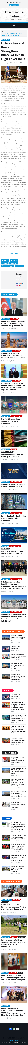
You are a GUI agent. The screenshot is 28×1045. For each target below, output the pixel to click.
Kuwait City (14, 263)
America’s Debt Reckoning (15, 647)
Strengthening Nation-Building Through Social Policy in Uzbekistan (13, 518)
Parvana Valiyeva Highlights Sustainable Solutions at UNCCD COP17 (18, 638)
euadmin (3, 591)
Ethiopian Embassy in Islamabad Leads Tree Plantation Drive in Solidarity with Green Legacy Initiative (17, 782)
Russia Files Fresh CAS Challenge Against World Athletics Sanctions (17, 869)
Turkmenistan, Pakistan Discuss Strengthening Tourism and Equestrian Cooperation (13, 907)
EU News (3, 328)
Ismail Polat (4, 489)
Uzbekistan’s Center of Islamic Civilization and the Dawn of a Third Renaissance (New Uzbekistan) (13, 617)
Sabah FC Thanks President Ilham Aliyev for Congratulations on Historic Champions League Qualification (18, 826)
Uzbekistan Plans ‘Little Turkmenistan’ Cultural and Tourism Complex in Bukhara (13, 355)
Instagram (14, 260)
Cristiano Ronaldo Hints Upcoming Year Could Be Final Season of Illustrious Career (18, 858)
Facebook (6, 260)
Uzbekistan (20, 266)
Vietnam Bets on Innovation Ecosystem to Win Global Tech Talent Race (18, 805)
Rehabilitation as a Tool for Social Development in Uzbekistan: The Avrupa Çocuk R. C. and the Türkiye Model (13, 585)
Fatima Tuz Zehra (5, 624)
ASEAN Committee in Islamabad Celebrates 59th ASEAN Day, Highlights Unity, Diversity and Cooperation (13, 1011)
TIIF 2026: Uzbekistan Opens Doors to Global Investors (12, 552)
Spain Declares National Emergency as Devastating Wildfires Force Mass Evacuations (18, 794)
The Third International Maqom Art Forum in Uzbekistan (10, 421)
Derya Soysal (4, 426)
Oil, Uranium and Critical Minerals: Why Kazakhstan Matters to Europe (18, 666)
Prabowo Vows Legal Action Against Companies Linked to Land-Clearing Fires (17, 759)
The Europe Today (14, 14)
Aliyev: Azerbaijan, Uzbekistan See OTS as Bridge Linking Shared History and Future (13, 323)
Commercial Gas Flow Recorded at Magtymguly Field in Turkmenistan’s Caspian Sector (18, 729)
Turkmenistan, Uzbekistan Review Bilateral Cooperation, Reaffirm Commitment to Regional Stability (13, 386)
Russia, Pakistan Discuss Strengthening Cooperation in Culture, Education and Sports (13, 977)
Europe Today (4, 63)
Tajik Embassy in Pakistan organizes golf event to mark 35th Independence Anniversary (13, 943)
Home (3, 31)
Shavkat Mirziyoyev (8, 266)
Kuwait (5, 263)
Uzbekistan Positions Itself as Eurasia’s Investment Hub (13, 485)
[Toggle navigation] (14, 25)
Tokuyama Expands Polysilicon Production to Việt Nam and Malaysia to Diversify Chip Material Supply (18, 706)
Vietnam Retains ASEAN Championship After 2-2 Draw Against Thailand (18, 837)
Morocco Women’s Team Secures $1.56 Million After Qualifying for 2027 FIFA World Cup (18, 847)
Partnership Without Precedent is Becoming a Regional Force (18, 656)
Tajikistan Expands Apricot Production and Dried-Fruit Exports (18, 740)
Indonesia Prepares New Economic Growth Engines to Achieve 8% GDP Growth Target (18, 717)
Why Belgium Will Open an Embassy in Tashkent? (12, 455)
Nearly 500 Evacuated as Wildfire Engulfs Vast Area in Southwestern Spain (18, 770)
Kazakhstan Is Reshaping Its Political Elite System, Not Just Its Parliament (18, 677)
